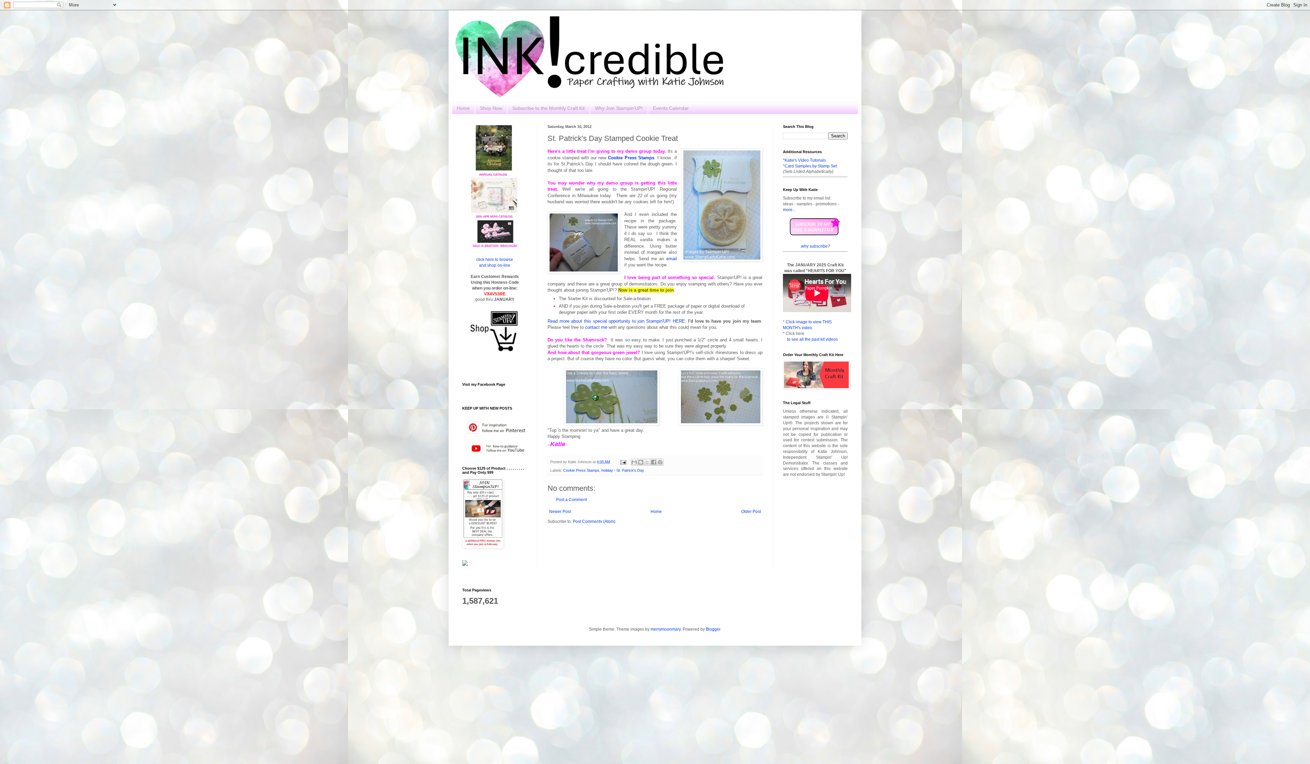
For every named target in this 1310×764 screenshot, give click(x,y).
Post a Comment (571, 499)
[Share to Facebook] (653, 462)
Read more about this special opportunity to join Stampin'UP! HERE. (617, 321)
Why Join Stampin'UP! (619, 108)
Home (463, 108)
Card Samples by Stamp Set (811, 166)
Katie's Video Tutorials (805, 160)
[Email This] (634, 462)
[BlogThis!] (640, 462)
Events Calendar (671, 108)
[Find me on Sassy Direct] (465, 564)
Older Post (751, 511)
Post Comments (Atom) (594, 521)
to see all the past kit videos (812, 339)
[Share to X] (647, 462)
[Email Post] (622, 462)
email (671, 258)
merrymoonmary (666, 629)
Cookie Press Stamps (581, 470)
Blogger (713, 629)
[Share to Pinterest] (660, 462)
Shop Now (491, 108)
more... (789, 209)
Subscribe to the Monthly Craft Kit (548, 108)
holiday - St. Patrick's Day (622, 470)
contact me (596, 327)
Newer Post (560, 511)
